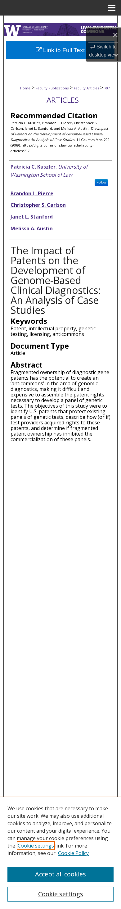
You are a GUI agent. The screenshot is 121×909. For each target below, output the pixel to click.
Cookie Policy (73, 853)
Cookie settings (36, 845)
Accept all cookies (60, 874)
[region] (60, 853)
